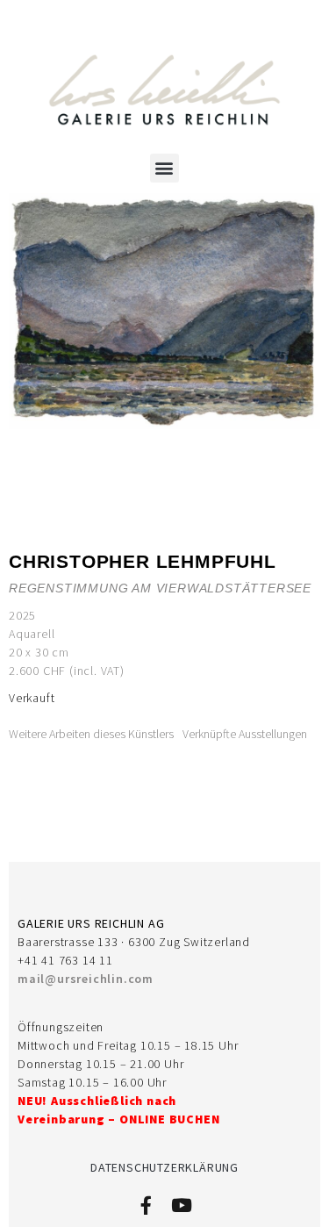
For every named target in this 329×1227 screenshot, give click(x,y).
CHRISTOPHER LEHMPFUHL (142, 561)
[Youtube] (182, 1205)
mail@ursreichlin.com (86, 979)
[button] (165, 168)
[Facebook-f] (147, 1205)
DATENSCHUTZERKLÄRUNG (164, 1167)
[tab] (91, 734)
